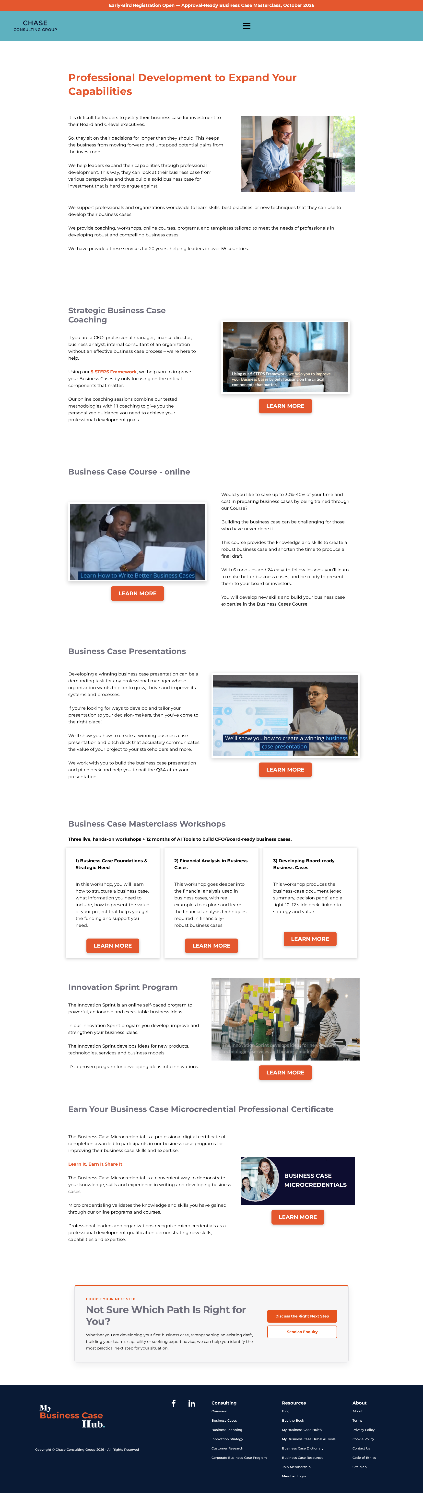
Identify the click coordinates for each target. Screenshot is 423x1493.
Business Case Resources (302, 1458)
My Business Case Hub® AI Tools (309, 1439)
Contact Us (361, 1448)
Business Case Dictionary (302, 1448)
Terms (357, 1420)
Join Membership (296, 1467)
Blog (286, 1411)
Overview (219, 1411)
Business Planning (227, 1430)
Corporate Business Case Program (239, 1458)
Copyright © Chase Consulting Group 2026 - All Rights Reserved (87, 1449)
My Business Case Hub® (302, 1430)
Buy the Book (293, 1420)
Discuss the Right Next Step (302, 1316)
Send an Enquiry (302, 1331)
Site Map (359, 1467)
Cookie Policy (363, 1439)
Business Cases (224, 1420)
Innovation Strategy (227, 1439)
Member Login (294, 1476)
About (357, 1411)
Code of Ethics (364, 1458)
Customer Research (227, 1448)
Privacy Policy (363, 1430)
